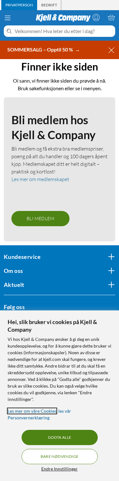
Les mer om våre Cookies (32, 411)
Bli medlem (40, 218)
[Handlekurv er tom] (111, 17)
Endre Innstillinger (59, 468)
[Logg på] (96, 17)
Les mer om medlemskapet (40, 179)
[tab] (19, 5)
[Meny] (7, 17)
